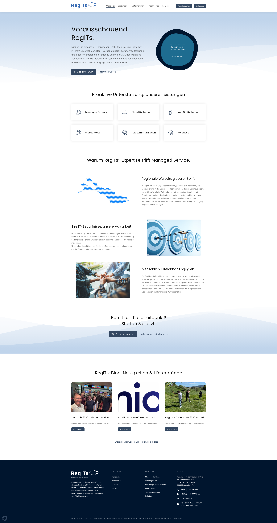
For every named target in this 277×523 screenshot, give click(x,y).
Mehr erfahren (78, 429)
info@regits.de (186, 498)
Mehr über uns (106, 72)
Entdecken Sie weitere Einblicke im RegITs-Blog (136, 442)
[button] (5, 518)
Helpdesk (200, 6)
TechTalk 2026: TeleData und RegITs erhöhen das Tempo (91, 417)
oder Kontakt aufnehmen (153, 334)
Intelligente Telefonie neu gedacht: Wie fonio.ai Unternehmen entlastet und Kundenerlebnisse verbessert (138, 417)
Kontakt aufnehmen (83, 72)
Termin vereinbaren (125, 334)
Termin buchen (184, 6)
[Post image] (91, 397)
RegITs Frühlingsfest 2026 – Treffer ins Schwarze (185, 417)
